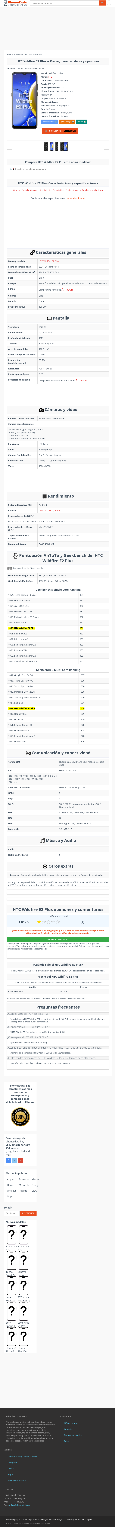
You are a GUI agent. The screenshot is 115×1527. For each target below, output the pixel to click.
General (16, 190)
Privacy (67, 1441)
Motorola (24, 1185)
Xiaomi (35, 1179)
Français (44, 1519)
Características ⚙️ (49, 121)
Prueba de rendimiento (92, 190)
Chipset (11, 1468)
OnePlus (11, 1190)
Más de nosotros (71, 1423)
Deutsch (37, 1519)
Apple (10, 1179)
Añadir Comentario (58, 939)
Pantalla (25, 190)
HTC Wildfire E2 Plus (49, 261)
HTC (50, 76)
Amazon (67, 289)
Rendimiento (45, 190)
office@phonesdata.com (20, 1505)
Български (87, 1519)
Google (36, 1185)
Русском (52, 1519)
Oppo (10, 1196)
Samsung (24, 1179)
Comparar (12, 1462)
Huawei (11, 1185)
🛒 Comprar (54, 131)
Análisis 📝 (81, 121)
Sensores (76, 190)
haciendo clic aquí (75, 198)
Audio (68, 190)
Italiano (65, 1519)
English (31, 1519)
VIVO (34, 1190)
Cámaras (34, 190)
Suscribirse (28, 1213)
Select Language (13, 1519)
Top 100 (11, 1474)
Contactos (68, 1429)
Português (73, 1519)
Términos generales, (73, 1435)
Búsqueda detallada (17, 1480)
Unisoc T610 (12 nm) (50, 510)
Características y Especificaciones (22, 1456)
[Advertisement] (57, 29)
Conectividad (58, 190)
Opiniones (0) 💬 (67, 121)
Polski (80, 1519)
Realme (23, 1190)
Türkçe (59, 1519)
